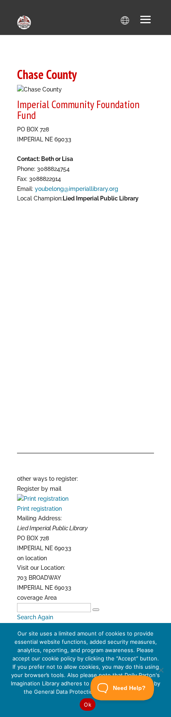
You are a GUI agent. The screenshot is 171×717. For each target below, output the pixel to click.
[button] (145, 20)
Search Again (35, 617)
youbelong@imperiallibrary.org (76, 188)
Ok (87, 704)
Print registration (39, 508)
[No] (160, 670)
